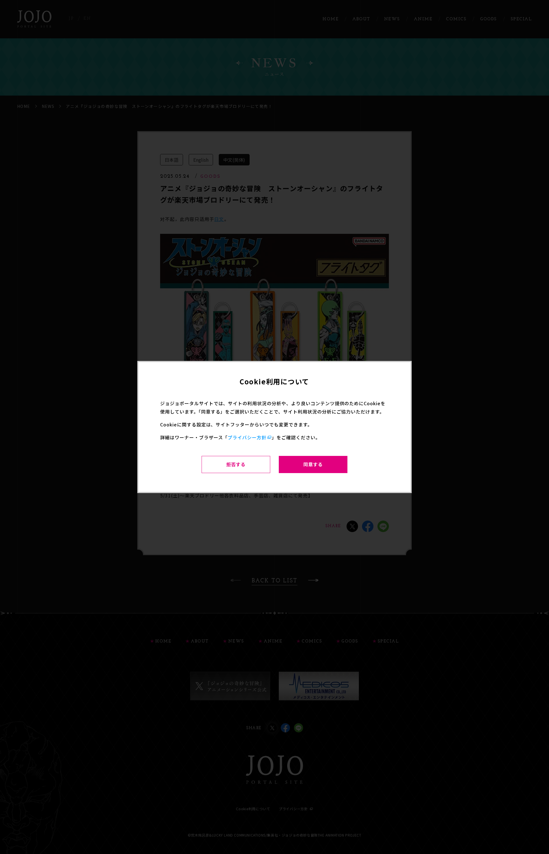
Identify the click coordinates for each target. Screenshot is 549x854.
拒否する (236, 464)
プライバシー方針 (247, 437)
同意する (313, 464)
